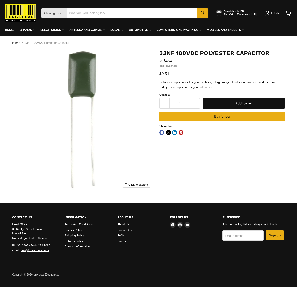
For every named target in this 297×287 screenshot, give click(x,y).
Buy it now (222, 116)
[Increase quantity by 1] (195, 103)
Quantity (164, 94)
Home (9, 29)
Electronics (51, 29)
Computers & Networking (178, 29)
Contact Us (124, 230)
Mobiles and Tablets (224, 29)
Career (121, 241)
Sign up (275, 235)
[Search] (202, 13)
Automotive (139, 29)
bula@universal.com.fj (35, 250)
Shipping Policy (74, 235)
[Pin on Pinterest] (181, 132)
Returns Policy (74, 241)
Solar (115, 29)
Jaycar (168, 60)
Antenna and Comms (86, 29)
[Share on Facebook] (161, 132)
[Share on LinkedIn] (174, 132)
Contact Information (77, 246)
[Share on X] (168, 132)
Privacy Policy (73, 230)
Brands (26, 29)
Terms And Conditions (79, 224)
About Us (123, 224)
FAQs (120, 235)
